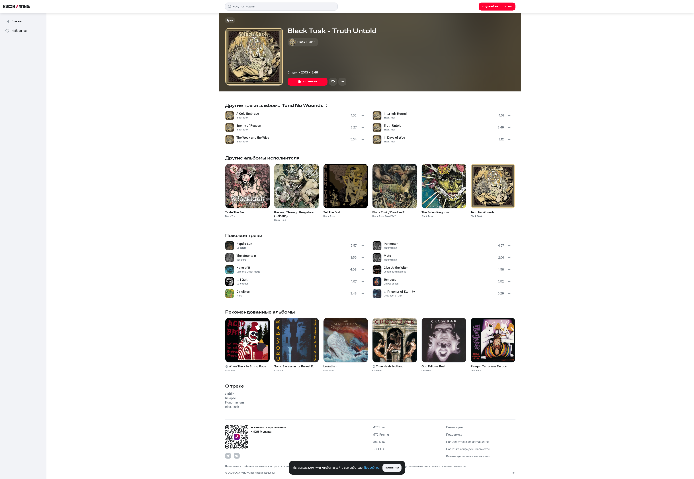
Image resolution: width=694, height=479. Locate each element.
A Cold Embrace (247, 114)
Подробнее (371, 468)
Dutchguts (242, 284)
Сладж (292, 72)
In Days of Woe (394, 138)
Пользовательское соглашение (467, 442)
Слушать (310, 81)
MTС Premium (381, 435)
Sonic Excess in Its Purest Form (296, 366)
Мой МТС (378, 442)
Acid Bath (230, 370)
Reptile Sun (244, 244)
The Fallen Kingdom (435, 212)
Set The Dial (331, 212)
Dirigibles (243, 292)
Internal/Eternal (395, 114)
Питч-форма (455, 427)
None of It (243, 268)
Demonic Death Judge (248, 272)
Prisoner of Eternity (401, 292)
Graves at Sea (391, 284)
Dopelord (241, 248)
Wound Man (390, 248)
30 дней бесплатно (497, 6)
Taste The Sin (234, 212)
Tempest (390, 280)
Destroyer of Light (393, 296)
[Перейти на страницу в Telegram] (228, 456)
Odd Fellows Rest (433, 366)
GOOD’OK (379, 449)
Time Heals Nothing (390, 366)
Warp (239, 296)
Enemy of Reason (248, 126)
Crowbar (279, 370)
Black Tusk (242, 118)
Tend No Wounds (482, 212)
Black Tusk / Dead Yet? (388, 212)
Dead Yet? (390, 216)
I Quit (243, 280)
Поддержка (454, 435)
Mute (387, 256)
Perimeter (391, 244)
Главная (17, 21)
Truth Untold (392, 126)
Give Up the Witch (396, 268)
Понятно (392, 467)
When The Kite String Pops (247, 366)
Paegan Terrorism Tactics (489, 366)
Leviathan (330, 366)
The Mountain (246, 256)
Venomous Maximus (395, 272)
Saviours (241, 260)
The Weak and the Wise (252, 138)
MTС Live (378, 427)
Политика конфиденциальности (468, 449)
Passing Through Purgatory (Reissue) (294, 214)
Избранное (19, 31)
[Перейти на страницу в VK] (237, 456)
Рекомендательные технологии (468, 456)
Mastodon (328, 370)
